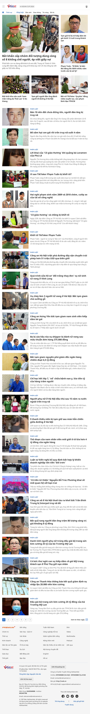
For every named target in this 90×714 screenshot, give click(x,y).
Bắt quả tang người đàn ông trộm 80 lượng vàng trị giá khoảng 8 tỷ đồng (58, 522)
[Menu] (3, 6)
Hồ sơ (45, 658)
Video (69, 632)
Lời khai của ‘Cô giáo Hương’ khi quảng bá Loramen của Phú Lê (58, 154)
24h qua (70, 645)
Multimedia (71, 636)
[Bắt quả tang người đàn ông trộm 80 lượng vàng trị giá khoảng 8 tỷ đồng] (15, 525)
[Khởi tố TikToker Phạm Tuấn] (15, 240)
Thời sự (9, 12)
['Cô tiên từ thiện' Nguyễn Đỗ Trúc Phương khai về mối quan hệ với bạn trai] (15, 485)
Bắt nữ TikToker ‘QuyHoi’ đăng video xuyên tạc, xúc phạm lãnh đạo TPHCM (74, 98)
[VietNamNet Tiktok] (72, 697)
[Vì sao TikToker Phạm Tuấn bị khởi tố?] (15, 179)
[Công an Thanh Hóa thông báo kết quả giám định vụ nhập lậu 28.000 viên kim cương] (15, 586)
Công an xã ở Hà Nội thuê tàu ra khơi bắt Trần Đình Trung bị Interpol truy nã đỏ (58, 502)
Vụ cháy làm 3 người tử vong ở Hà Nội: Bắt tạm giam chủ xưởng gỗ (58, 297)
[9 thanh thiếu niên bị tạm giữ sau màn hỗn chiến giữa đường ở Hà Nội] (15, 424)
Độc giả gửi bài (79, 701)
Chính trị (5, 632)
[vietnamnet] (11, 8)
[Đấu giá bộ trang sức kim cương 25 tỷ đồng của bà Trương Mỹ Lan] (15, 606)
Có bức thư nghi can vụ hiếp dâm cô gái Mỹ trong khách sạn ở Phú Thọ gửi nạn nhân (57, 563)
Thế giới (5, 658)
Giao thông (37, 12)
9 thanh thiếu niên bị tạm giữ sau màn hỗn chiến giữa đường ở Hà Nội (56, 420)
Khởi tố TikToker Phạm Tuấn (45, 235)
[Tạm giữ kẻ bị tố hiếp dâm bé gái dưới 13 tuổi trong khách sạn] (74, 24)
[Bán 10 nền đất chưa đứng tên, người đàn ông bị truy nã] (15, 117)
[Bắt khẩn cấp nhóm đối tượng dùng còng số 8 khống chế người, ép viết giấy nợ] (30, 33)
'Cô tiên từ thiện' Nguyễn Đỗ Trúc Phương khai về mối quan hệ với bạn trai (57, 481)
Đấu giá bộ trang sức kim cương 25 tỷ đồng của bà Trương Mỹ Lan (57, 603)
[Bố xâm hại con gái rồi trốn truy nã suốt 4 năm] (15, 137)
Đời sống (23, 627)
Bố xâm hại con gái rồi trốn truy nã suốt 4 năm (55, 132)
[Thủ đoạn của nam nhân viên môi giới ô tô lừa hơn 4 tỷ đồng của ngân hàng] (15, 444)
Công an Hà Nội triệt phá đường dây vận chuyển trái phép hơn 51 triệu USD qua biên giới (58, 257)
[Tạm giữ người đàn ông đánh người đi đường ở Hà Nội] (45, 84)
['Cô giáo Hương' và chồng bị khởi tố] (15, 219)
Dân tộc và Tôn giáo (9, 645)
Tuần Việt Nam (48, 627)
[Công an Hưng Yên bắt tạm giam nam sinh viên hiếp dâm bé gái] (15, 321)
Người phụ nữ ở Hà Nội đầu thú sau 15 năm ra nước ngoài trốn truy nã (58, 400)
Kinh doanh (6, 641)
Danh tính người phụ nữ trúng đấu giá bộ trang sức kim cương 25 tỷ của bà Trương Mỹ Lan (58, 542)
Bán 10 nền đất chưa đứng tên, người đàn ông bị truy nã (56, 114)
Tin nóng (45, 12)
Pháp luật (20, 12)
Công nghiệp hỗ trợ (50, 632)
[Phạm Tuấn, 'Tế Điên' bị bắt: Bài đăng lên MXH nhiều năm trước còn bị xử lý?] (74, 54)
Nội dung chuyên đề (50, 649)
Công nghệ (24, 641)
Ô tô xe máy (24, 645)
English (46, 654)
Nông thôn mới (48, 641)
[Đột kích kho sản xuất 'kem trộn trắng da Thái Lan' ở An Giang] (15, 84)
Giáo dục (5, 654)
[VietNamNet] (3, 12)
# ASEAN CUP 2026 (27, 6)
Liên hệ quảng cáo (58, 667)
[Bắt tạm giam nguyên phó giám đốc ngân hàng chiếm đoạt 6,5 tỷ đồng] (15, 362)
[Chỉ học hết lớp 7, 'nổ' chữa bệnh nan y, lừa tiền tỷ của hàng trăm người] (15, 383)
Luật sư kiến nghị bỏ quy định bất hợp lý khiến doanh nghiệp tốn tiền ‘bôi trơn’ (55, 461)
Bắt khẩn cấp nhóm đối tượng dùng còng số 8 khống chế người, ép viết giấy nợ (29, 57)
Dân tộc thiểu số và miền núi (53, 645)
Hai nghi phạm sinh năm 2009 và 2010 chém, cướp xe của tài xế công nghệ (58, 196)
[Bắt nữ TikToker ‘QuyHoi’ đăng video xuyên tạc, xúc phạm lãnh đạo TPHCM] (74, 84)
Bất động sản (25, 654)
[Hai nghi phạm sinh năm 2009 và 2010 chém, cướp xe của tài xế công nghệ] (15, 199)
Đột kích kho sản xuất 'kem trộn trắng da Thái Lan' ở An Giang (14, 98)
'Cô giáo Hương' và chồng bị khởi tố (49, 214)
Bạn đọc (23, 658)
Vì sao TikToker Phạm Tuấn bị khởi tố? (51, 174)
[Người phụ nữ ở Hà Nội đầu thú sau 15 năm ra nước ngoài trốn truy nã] (15, 403)
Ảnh (68, 627)
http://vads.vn (61, 681)
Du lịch (22, 649)
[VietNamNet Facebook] (63, 697)
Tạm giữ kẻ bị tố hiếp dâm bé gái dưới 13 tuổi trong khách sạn (73, 38)
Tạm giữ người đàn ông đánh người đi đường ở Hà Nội (44, 97)
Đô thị (52, 12)
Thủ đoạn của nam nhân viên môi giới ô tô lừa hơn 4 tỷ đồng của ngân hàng (58, 441)
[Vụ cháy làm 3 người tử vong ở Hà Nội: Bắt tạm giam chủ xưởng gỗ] (15, 301)
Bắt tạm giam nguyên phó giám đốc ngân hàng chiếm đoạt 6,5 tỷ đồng (55, 358)
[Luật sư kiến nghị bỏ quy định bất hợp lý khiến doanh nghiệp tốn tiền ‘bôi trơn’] (15, 464)
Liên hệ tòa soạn (26, 679)
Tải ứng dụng (59, 701)
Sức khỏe (23, 636)
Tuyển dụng (69, 705)
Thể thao (5, 649)
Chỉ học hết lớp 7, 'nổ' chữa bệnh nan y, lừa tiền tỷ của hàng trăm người (57, 380)
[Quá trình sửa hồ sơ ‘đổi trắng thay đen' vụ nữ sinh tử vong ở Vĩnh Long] (15, 280)
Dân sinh (28, 12)
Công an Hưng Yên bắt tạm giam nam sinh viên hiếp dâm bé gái (58, 318)
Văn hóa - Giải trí (26, 632)
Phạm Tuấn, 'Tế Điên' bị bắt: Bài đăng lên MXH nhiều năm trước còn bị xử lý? (73, 68)
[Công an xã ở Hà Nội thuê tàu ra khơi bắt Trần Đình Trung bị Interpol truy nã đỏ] (15, 505)
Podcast (69, 641)
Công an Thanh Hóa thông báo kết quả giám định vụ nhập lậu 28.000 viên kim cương (58, 583)
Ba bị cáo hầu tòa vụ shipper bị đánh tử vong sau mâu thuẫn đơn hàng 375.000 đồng (56, 338)
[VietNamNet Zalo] (76, 697)
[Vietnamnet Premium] (8, 628)
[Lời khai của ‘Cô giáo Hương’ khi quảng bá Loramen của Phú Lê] (15, 157)
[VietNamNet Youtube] (67, 697)
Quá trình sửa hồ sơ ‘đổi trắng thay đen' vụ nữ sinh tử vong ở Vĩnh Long (58, 277)
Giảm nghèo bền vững (51, 636)
